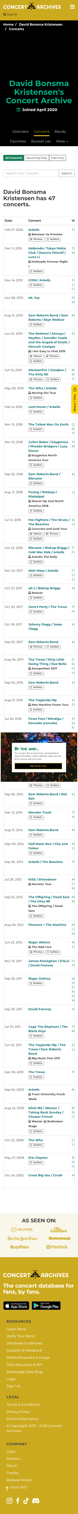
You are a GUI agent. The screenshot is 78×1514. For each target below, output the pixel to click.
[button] (37, 748)
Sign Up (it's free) (38, 766)
